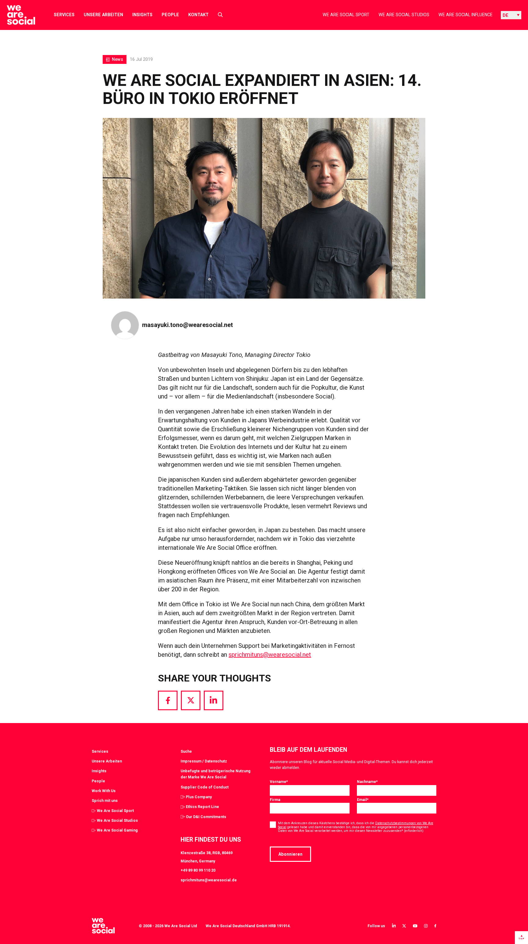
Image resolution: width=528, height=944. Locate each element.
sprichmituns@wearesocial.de (209, 880)
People (170, 14)
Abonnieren (290, 854)
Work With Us (104, 790)
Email (363, 799)
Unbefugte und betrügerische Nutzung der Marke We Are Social (216, 774)
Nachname (367, 781)
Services (64, 14)
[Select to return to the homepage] (16, 15)
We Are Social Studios (404, 14)
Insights (142, 14)
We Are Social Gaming (117, 830)
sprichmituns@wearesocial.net (270, 654)
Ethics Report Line (202, 806)
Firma (275, 799)
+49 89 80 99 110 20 (198, 870)
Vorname (279, 781)
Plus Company (199, 797)
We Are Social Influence (465, 14)
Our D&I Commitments (206, 816)
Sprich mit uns (105, 800)
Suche (186, 751)
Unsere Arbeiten (103, 14)
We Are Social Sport (346, 14)
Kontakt (198, 14)
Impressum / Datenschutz (204, 761)
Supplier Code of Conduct (205, 787)
